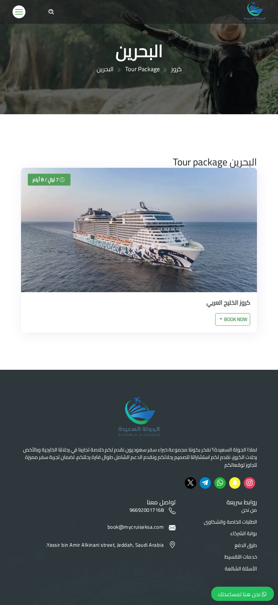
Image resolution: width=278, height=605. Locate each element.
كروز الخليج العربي (228, 302)
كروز (176, 69)
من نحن (249, 510)
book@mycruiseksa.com (135, 527)
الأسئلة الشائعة (241, 569)
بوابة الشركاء (243, 534)
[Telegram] (205, 483)
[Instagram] (249, 483)
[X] (190, 483)
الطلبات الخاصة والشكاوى (230, 522)
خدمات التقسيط (240, 557)
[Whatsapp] (220, 483)
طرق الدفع (246, 545)
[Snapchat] (234, 483)
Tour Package (142, 69)
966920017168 (147, 510)
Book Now (235, 319)
